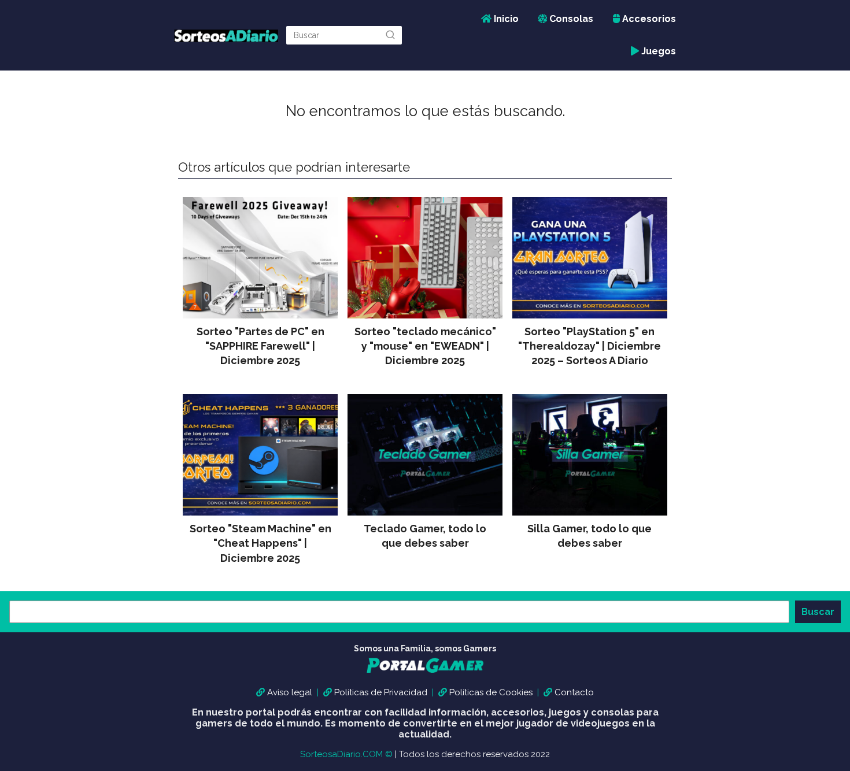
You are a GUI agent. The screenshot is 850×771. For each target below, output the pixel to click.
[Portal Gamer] (425, 673)
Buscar (817, 611)
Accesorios (648, 18)
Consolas (570, 18)
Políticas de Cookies (491, 692)
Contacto (574, 692)
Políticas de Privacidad (380, 692)
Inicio (505, 18)
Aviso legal (289, 692)
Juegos (657, 51)
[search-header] (390, 35)
